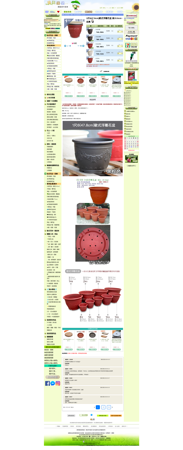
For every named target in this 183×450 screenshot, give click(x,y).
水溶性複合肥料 (51, 154)
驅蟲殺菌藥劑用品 (53, 165)
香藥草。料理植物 (52, 124)
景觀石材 (49, 330)
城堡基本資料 (129, 124)
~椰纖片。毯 (50, 257)
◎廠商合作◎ (131, 166)
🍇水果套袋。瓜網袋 (52, 265)
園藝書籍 (50, 337)
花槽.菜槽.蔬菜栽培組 (53, 58)
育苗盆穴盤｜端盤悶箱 (53, 86)
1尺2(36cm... (128, 95)
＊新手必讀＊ (52, 366)
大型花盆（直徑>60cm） (53, 48)
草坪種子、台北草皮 (52, 127)
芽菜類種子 (50, 109)
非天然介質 (50, 141)
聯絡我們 (128, 134)
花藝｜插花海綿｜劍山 (53, 281)
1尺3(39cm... (128, 100)
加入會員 (117, 426)
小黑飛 (57, 25)
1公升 (48, 133)
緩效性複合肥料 (51, 157)
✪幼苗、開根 (48, 350)
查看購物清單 (106, 71)
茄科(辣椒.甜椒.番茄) (52, 119)
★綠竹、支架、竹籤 (52, 267)
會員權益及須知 (129, 131)
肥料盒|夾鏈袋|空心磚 (53, 262)
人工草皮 (49, 325)
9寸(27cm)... (128, 94)
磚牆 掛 (45, 26)
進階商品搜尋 (48, 22)
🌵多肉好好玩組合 (52, 81)
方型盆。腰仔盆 (51, 50)
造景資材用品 (51, 320)
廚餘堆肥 (49, 149)
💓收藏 (74, 43)
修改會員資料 (102, 426)
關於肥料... (52, 368)
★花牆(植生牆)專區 (52, 66)
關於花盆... (52, 374)
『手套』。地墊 (51, 236)
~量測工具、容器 (51, 254)
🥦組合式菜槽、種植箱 (53, 55)
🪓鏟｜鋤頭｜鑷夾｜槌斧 (54, 244)
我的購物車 (94, 426)
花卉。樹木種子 (51, 122)
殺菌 (48, 25)
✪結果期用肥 (48, 358)
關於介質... (52, 371)
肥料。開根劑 (51, 144)
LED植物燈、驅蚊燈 (52, 283)
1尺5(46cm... (129, 90)
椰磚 (53, 25)
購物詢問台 (86, 426)
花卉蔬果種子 (51, 104)
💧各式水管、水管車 (52, 299)
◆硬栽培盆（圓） (52, 76)
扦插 (60, 25)
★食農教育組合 (51, 106)
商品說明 (93, 99)
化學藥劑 (49, 170)
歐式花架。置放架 (53, 231)
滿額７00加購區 (52, 101)
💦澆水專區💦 (52, 289)
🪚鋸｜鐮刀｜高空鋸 (52, 246)
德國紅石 (55, 23)
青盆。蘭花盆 (50, 84)
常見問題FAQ (129, 121)
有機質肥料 (50, 146)
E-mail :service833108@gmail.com (92, 442)
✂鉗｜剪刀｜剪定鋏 (52, 241)
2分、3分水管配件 (52, 311)
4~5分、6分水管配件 (52, 314)
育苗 (50, 25)
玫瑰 (55, 25)
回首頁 (72, 426)
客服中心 (128, 116)
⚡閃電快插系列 (51, 306)
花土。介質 (51, 130)
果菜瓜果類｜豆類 (52, 117)
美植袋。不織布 (51, 73)
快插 (52, 23)
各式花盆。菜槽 (52, 35)
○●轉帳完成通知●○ (130, 111)
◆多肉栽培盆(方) (51, 78)
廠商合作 (124, 426)
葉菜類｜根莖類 (51, 112)
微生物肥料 (50, 151)
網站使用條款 (129, 126)
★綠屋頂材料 (50, 63)
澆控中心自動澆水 (52, 294)
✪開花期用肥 (48, 355)
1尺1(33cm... (128, 97)
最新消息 (128, 114)
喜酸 (58, 23)
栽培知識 (78, 426)
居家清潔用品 (51, 333)
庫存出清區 (51, 94)
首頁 (63, 14)
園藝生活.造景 (51, 344)
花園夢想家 (65, 426)
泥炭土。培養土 (51, 135)
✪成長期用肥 (48, 352)
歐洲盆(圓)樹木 (51, 45)
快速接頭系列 (50, 309)
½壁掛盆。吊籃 (51, 68)
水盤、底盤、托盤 (52, 89)
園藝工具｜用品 (52, 234)
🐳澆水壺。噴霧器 (52, 297)
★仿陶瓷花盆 (50, 40)
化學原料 (49, 162)
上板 (50, 23)
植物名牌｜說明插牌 (52, 252)
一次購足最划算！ (131, 24)
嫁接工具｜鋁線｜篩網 (53, 249)
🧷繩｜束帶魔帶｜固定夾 (54, 259)
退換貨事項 (128, 129)
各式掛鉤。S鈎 (51, 270)
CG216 (83, 14)
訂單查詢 (110, 426)
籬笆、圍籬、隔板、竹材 (54, 327)
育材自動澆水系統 (52, 292)
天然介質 (49, 138)
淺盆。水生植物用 (52, 53)
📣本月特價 (51, 98)
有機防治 (49, 168)
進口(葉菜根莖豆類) (52, 114)
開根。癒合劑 (50, 159)
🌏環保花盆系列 (51, 71)
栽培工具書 (50, 342)
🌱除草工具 (50, 239)
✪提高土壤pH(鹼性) (51, 360)
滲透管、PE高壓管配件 (53, 316)
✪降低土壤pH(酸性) (51, 363)
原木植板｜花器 (51, 38)
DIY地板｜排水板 (51, 322)
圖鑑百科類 (50, 339)
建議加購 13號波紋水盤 (67, 116)
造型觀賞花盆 (50, 43)
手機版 (58, 426)
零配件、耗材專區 (52, 286)
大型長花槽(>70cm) (52, 60)
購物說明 (128, 119)
